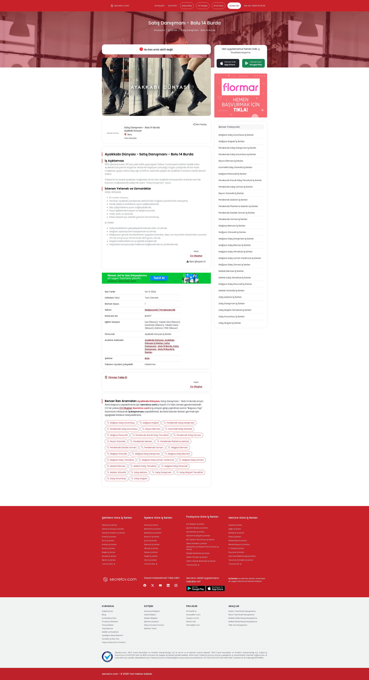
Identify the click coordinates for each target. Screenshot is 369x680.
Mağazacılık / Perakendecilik (160, 309)
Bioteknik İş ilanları (236, 533)
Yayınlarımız (107, 628)
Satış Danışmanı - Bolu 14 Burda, (159, 345)
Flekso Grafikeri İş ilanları (196, 543)
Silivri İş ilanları (150, 560)
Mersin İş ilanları (109, 560)
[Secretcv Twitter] (152, 585)
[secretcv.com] (120, 6)
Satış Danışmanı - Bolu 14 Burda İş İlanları (162, 349)
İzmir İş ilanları (108, 540)
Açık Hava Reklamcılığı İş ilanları (242, 556)
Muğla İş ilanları (108, 552)
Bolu (147, 358)
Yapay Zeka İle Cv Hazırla (113, 642)
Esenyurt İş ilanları (152, 544)
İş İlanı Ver (234, 5)
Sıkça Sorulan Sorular (154, 625)
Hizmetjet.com (193, 625)
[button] (196, 255)
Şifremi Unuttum (151, 621)
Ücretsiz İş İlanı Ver (110, 638)
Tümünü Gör (107, 564)
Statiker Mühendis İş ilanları (198, 553)
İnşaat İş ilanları (235, 525)
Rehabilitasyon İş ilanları (239, 544)
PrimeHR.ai (191, 611)
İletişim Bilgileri (151, 618)
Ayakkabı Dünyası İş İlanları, (159, 342)
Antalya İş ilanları (109, 544)
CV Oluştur (203, 5)
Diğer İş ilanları (234, 529)
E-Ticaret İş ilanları (236, 548)
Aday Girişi (187, 5)
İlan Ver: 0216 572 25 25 (254, 5)
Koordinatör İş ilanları (195, 532)
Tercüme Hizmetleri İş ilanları (240, 560)
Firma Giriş (218, 5)
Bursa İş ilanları (108, 548)
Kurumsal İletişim (152, 611)
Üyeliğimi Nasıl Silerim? (112, 635)
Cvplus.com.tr (192, 618)
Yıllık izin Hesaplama (237, 625)
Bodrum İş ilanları (151, 536)
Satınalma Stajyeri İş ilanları (198, 535)
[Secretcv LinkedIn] (168, 585)
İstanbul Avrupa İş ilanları (113, 529)
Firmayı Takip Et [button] (117, 377)
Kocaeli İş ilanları (109, 556)
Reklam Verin (150, 628)
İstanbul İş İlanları (109, 525)
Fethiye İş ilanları (151, 548)
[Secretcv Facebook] (144, 585)
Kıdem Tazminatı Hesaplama (242, 611)
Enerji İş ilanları (234, 536)
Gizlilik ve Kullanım (110, 632)
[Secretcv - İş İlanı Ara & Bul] (195, 588)
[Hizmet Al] (156, 278)
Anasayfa (159, 5)
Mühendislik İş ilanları (237, 540)
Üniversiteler (108, 625)
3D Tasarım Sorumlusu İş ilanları (200, 539)
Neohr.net (190, 621)
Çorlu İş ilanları (150, 540)
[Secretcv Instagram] (176, 585)
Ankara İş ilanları (109, 536)
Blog (104, 614)
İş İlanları (172, 5)
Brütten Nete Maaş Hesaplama (242, 618)
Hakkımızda (107, 611)
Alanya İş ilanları (151, 525)
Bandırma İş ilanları (152, 529)
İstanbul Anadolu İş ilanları (113, 533)
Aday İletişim (150, 614)
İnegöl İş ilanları (151, 556)
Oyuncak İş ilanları (236, 552)
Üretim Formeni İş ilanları (196, 557)
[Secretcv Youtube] (160, 585)
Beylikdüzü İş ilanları (152, 533)
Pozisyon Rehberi (110, 621)
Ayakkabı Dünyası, (155, 340)
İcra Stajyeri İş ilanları (195, 524)
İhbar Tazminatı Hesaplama (241, 614)
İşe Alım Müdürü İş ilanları (197, 528)
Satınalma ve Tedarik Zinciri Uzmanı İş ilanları (202, 548)
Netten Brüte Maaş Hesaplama (242, 621)
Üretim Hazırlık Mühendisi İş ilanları (201, 561)
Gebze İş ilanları (151, 552)
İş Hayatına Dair (109, 618)
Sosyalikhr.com (193, 614)
